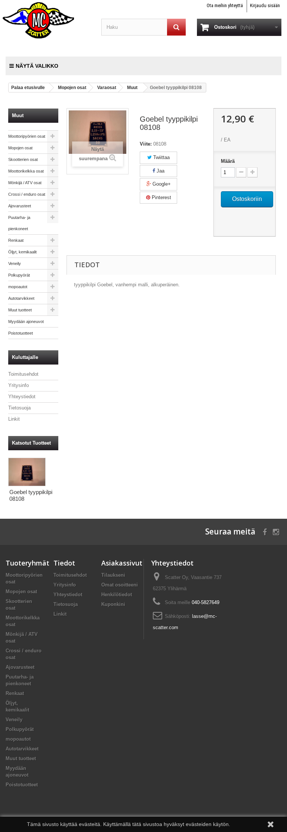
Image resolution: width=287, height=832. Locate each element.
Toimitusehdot (23, 374)
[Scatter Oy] (48, 20)
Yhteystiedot (22, 396)
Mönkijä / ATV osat (24, 182)
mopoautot (17, 286)
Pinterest (160, 197)
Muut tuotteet (20, 310)
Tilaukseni (113, 575)
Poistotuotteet (20, 333)
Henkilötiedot (116, 594)
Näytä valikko (37, 66)
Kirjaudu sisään (265, 5)
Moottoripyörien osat (26, 136)
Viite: (146, 144)
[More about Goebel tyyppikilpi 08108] (27, 472)
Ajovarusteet (19, 206)
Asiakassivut (121, 562)
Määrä (228, 161)
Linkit (14, 419)
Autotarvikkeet (21, 298)
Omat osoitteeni (119, 585)
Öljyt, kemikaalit (22, 252)
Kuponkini (113, 604)
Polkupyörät (19, 275)
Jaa (159, 171)
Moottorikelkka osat (26, 171)
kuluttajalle (25, 357)
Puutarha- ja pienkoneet (19, 223)
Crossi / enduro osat (26, 194)
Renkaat (16, 240)
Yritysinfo (18, 385)
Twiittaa (161, 157)
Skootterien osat (23, 159)
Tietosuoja (19, 408)
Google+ (161, 184)
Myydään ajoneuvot (26, 321)
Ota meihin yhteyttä (225, 5)
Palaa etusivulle (28, 87)
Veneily (14, 263)
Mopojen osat (20, 148)
